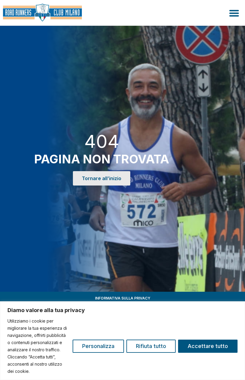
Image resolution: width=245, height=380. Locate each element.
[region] (122, 340)
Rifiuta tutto (151, 346)
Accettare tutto (208, 346)
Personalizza (98, 346)
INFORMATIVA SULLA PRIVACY (122, 298)
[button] (234, 13)
